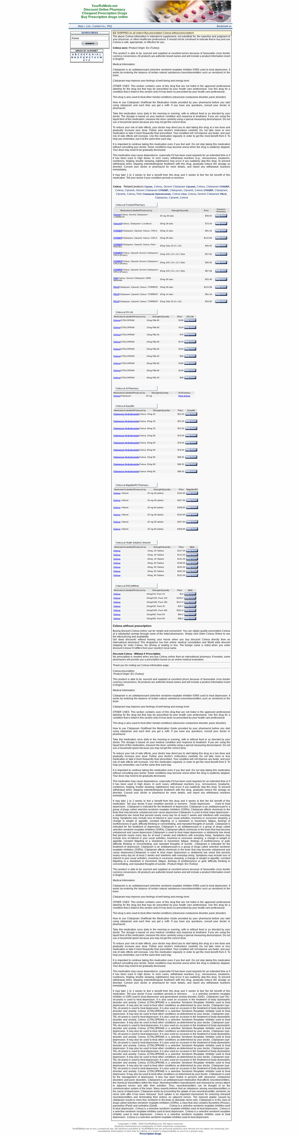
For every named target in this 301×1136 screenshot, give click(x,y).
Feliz (139, 194)
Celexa (158, 186)
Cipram (148, 186)
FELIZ (223, 194)
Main (81, 26)
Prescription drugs (150, 1133)
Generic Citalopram (174, 186)
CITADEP (224, 186)
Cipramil (190, 186)
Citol (183, 194)
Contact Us (98, 26)
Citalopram (212, 186)
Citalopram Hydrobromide (157, 194)
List (88, 26)
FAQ (109, 26)
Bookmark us (224, 26)
